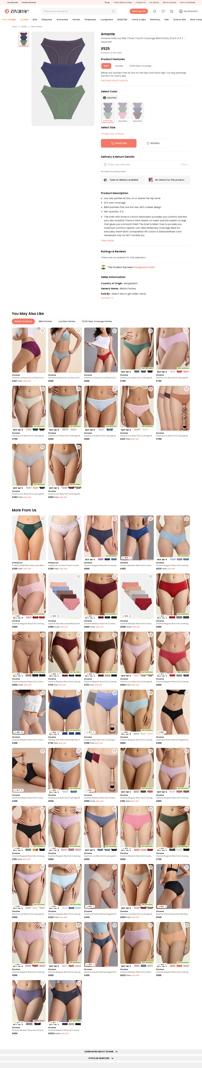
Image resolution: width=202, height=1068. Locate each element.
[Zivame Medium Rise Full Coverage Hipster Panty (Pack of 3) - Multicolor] (137, 944)
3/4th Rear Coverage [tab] (140, 65)
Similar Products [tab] (23, 321)
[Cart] (172, 11)
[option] (23, 39)
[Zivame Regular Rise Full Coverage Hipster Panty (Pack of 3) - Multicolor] (101, 537)
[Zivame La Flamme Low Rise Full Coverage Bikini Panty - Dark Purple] (29, 350)
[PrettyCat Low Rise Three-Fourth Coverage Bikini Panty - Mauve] (65, 537)
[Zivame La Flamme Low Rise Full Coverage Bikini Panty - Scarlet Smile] (101, 350)
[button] (113, 11)
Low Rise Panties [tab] (67, 321)
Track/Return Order (123, 2)
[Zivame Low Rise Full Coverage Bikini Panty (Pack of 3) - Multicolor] (137, 350)
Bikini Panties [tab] (45, 321)
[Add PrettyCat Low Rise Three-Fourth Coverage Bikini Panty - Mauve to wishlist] (78, 518)
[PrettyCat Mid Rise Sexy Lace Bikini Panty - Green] (29, 537)
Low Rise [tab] (119, 65)
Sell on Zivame (169, 2)
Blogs (107, 2)
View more (107, 240)
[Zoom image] (62, 79)
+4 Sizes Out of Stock (112, 133)
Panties (24, 27)
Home (14, 27)
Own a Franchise (187, 2)
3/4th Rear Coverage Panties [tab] (97, 321)
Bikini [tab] (106, 65)
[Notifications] (154, 11)
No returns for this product (169, 179)
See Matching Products (114, 80)
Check (184, 164)
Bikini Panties (36, 27)
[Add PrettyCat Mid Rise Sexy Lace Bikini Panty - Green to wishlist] (42, 518)
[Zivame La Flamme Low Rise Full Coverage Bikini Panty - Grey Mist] (65, 350)
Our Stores (154, 2)
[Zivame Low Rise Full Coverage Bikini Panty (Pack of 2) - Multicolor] (65, 408)
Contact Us (141, 2)
